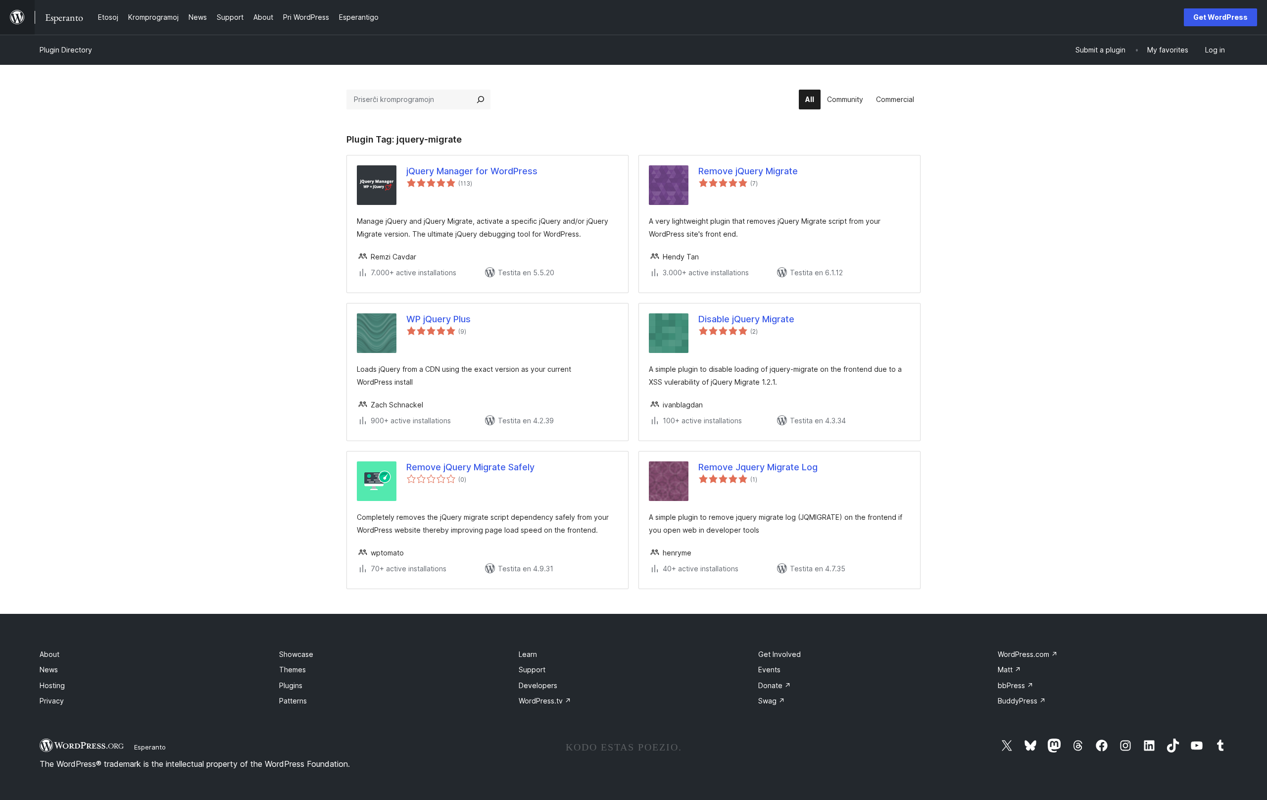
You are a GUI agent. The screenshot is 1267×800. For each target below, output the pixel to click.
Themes (292, 669)
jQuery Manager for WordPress (471, 171)
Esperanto (150, 747)
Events (769, 669)
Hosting (52, 685)
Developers (538, 685)
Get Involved (779, 654)
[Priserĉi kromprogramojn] (480, 99)
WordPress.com (1028, 654)
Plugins (290, 685)
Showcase (296, 654)
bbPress (1015, 685)
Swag (771, 701)
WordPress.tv (545, 701)
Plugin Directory (66, 50)
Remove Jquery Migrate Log (758, 467)
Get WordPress (1220, 17)
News (49, 669)
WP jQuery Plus (438, 319)
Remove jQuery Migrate (748, 171)
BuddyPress (1022, 701)
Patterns (293, 701)
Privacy (52, 701)
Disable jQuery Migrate (746, 319)
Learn (528, 654)
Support (532, 669)
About (49, 654)
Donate (774, 685)
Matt (1009, 669)
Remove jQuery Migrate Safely (470, 467)
